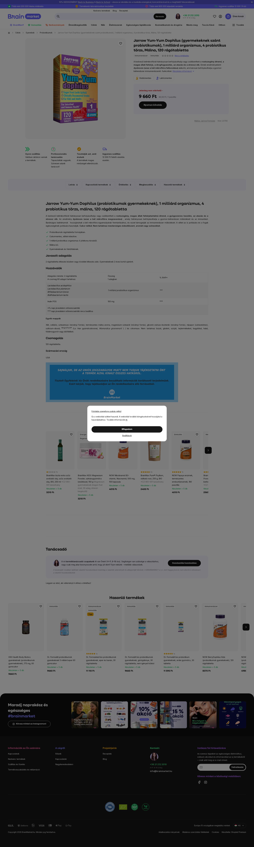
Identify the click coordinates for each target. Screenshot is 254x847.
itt (126, 420)
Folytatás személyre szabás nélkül (106, 411)
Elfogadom (127, 429)
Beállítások (127, 435)
